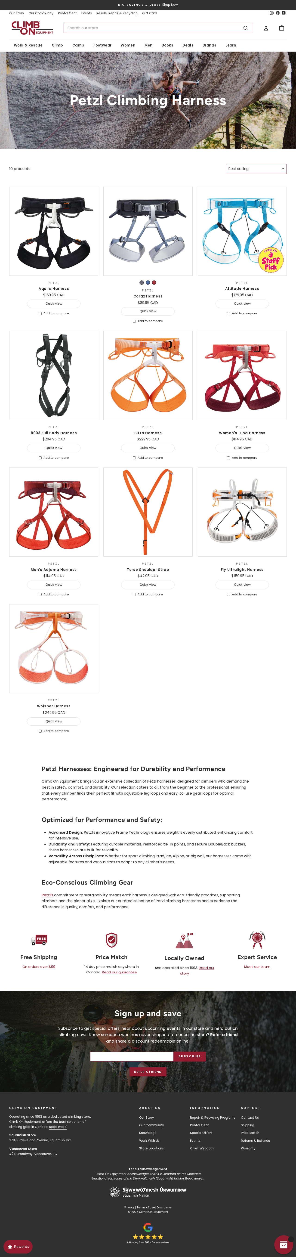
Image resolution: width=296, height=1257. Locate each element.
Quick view (54, 303)
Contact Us (250, 1117)
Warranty (248, 1148)
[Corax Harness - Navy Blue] (148, 282)
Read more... (194, 1178)
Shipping (247, 1125)
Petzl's (47, 895)
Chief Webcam (202, 1148)
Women (128, 45)
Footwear (102, 45)
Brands (209, 45)
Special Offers (201, 1133)
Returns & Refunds (255, 1141)
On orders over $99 (38, 966)
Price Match (250, 1133)
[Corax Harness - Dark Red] (154, 282)
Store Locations (151, 1148)
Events (86, 13)
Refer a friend (148, 1072)
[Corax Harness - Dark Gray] (141, 282)
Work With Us (149, 1141)
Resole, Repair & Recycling (117, 13)
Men (148, 45)
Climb (57, 45)
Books (167, 45)
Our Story (16, 13)
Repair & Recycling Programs (212, 1117)
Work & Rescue (28, 45)
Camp (78, 45)
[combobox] (158, 28)
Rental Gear (67, 13)
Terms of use (146, 1207)
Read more (58, 1127)
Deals (187, 45)
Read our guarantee (119, 972)
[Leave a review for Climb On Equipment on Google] (148, 1233)
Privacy (129, 1207)
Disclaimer (164, 1207)
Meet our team (257, 966)
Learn (230, 45)
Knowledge (148, 1133)
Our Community (41, 13)
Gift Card (149, 13)
